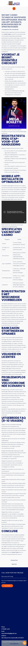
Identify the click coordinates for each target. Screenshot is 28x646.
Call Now (21, 2)
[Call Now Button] (25, 643)
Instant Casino (7, 34)
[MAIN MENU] (14, 8)
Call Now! (7, 585)
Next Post (14, 564)
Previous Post (14, 560)
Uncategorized (5, 29)
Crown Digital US (14, 643)
